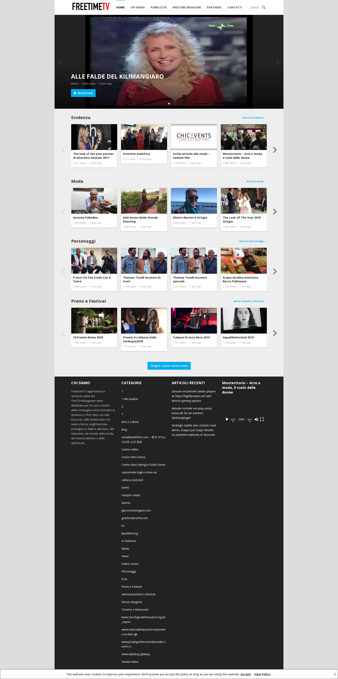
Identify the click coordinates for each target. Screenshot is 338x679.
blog (124, 429)
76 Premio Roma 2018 (88, 337)
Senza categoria (131, 602)
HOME (120, 7)
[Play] (227, 419)
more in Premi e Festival (249, 301)
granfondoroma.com (134, 518)
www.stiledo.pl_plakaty (135, 654)
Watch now (85, 93)
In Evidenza (128, 541)
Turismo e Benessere (135, 609)
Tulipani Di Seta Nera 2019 (191, 337)
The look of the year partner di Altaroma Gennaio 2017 (93, 156)
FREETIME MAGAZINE (187, 7)
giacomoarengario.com (136, 510)
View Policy (262, 674)
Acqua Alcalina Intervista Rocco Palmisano (240, 279)
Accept (246, 674)
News (125, 556)
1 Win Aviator (129, 399)
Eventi (125, 487)
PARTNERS (214, 7)
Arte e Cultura (130, 422)
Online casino (129, 564)
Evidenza (81, 117)
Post (124, 579)
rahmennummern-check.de (138, 594)
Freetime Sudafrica (136, 154)
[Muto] (256, 419)
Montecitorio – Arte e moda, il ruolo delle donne (243, 156)
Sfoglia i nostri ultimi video (169, 366)
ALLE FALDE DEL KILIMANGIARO (117, 76)
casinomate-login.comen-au (139, 472)
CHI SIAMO (137, 7)
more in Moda (255, 181)
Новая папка (129, 662)
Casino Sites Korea (133, 457)
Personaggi (83, 241)
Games (125, 503)
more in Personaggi (251, 241)
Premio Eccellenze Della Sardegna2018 (139, 339)
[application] (244, 410)
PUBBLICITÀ (159, 7)
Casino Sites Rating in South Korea (143, 464)
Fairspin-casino (130, 495)
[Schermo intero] (262, 419)
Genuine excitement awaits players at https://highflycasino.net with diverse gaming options (194, 396)
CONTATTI (234, 7)
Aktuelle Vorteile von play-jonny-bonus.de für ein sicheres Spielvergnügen (192, 413)
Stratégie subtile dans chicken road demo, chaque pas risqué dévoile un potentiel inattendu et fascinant (194, 430)
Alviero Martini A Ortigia (190, 217)
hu (123, 525)
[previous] (61, 61)
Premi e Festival (88, 301)
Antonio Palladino (85, 217)
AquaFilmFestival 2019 (238, 337)
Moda (74, 83)
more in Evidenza (253, 117)
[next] (277, 61)
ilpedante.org (129, 533)
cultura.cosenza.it (132, 480)
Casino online (129, 449)
